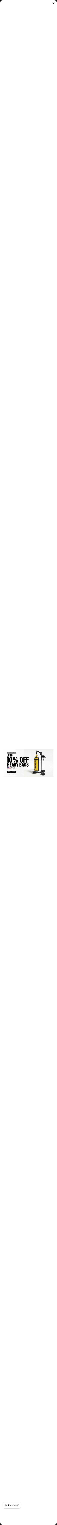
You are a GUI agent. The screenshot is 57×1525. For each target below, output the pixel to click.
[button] (28, 763)
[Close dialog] (53, 3)
